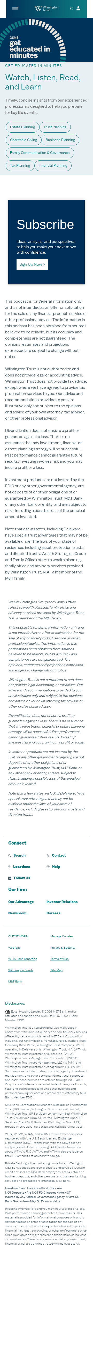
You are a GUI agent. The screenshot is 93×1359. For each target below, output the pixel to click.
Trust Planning (55, 127)
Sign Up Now (30, 264)
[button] (27, 855)
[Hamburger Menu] (15, 8)
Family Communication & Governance (40, 153)
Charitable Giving (23, 140)
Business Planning (60, 140)
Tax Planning (20, 165)
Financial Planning (53, 165)
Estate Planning (22, 127)
